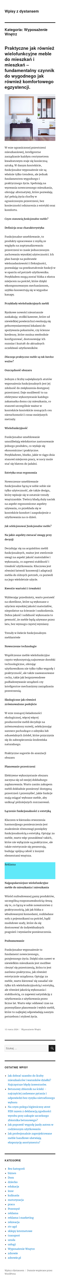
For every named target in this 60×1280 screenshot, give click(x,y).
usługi (12, 1244)
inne (11, 1191)
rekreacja (14, 1222)
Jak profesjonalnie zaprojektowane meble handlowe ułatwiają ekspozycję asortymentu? (30, 1138)
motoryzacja (16, 1199)
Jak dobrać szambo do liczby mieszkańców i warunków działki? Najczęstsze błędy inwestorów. (29, 1080)
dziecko (13, 1182)
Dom (11, 1177)
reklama (13, 1213)
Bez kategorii (16, 1168)
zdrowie (13, 1253)
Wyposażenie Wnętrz (31, 1029)
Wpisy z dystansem (22, 11)
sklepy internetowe (20, 1231)
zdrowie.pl (14, 1257)
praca (11, 1204)
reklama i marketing (21, 1217)
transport (14, 1235)
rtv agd (12, 1226)
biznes (12, 1173)
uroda (11, 1240)
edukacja (13, 1186)
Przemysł (14, 1208)
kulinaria (13, 1195)
